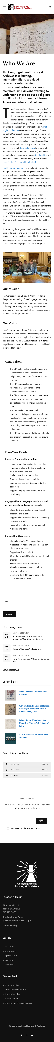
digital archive (40, 155)
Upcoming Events (11, 956)
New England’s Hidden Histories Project (21, 162)
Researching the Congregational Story (18, 1003)
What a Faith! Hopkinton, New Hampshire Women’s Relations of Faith (33, 723)
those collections (27, 148)
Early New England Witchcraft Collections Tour (31, 660)
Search (5, 601)
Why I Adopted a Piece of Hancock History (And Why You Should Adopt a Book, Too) (34, 709)
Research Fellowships (12, 994)
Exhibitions (9, 960)
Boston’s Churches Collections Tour (27, 649)
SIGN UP (41, 820)
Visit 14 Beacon (10, 951)
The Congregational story (14, 168)
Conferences (9, 965)
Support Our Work (11, 999)
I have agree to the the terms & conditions (25, 828)
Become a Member (12, 985)
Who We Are (9, 947)
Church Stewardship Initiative (15, 990)
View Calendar (11, 670)
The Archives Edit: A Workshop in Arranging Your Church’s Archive (27, 637)
